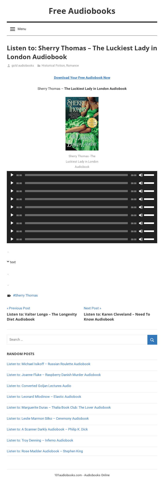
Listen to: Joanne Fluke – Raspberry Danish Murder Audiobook (54, 375)
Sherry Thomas (26, 295)
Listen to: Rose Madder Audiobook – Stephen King (45, 451)
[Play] (12, 175)
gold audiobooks (23, 65)
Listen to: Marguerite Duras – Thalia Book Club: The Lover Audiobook (59, 407)
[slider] (149, 174)
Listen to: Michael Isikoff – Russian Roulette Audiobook (48, 364)
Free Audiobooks (82, 10)
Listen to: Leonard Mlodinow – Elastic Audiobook (44, 397)
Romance (72, 65)
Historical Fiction (53, 65)
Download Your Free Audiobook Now (82, 78)
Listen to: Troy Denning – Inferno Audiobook (40, 440)
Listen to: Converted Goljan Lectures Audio (39, 386)
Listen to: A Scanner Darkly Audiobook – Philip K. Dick (47, 429)
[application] (82, 175)
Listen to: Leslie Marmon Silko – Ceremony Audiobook (48, 418)
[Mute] (141, 175)
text (13, 262)
